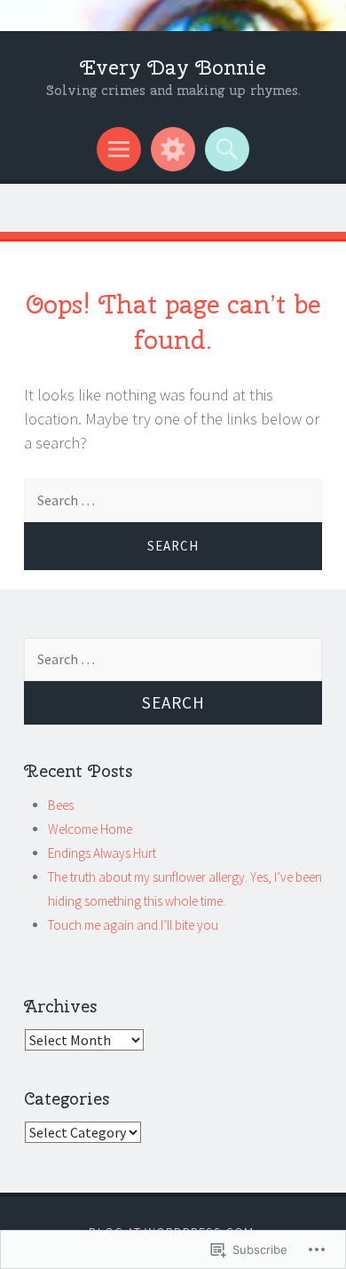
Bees (61, 805)
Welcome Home (90, 829)
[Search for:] (173, 659)
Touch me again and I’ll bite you (133, 924)
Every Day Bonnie (173, 67)
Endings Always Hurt (102, 853)
